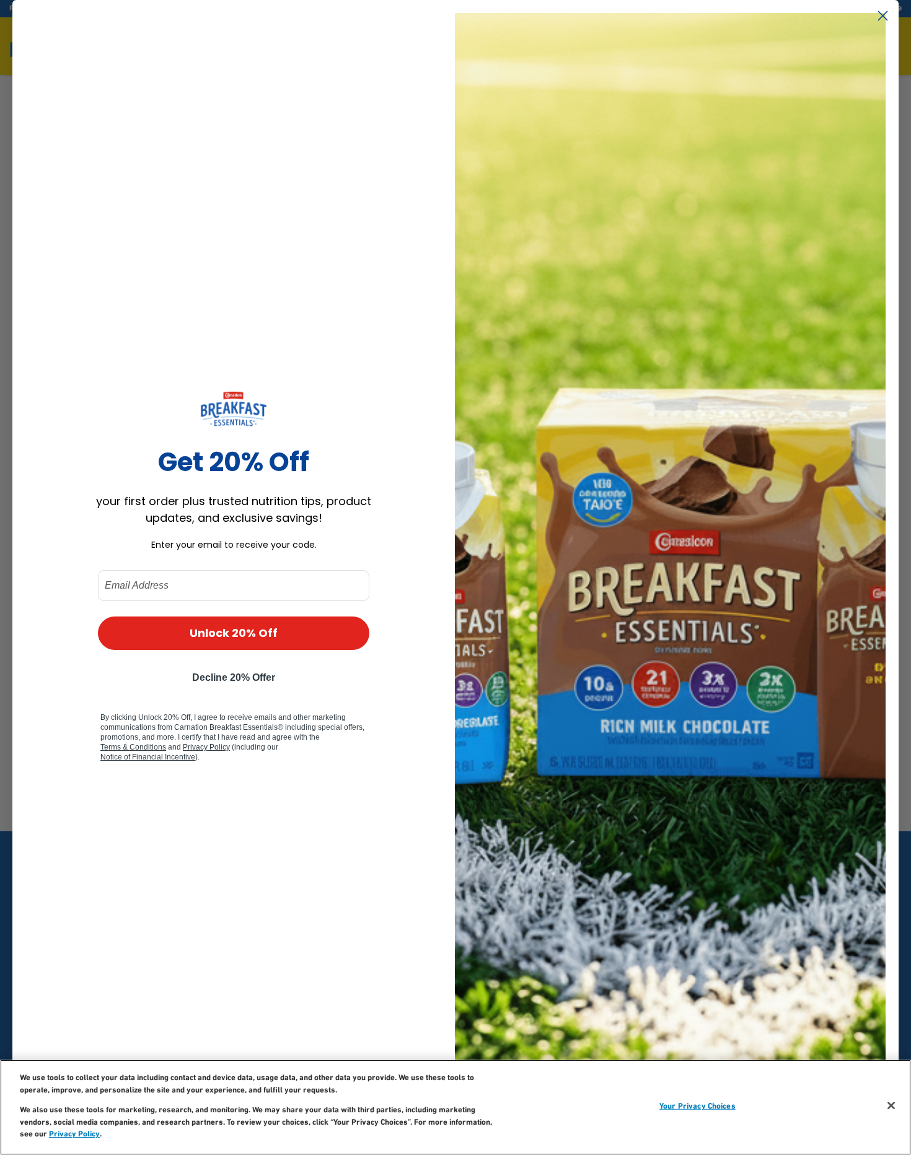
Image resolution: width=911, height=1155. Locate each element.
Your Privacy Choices (697, 1106)
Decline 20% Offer (233, 677)
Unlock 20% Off (234, 633)
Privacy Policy (74, 1134)
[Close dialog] (883, 16)
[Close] (891, 1105)
